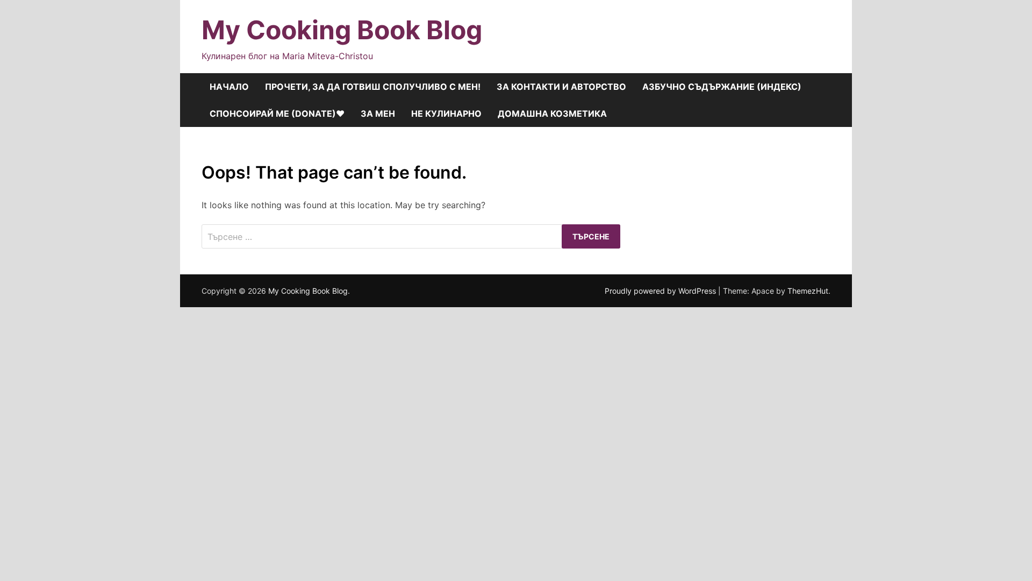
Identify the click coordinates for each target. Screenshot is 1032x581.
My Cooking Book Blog (342, 30)
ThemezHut (807, 290)
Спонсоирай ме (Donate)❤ (277, 113)
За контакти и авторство (561, 86)
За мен (378, 113)
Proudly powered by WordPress (661, 290)
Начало (229, 86)
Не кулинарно (446, 113)
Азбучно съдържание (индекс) (721, 86)
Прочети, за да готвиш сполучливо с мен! (373, 86)
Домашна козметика (552, 113)
